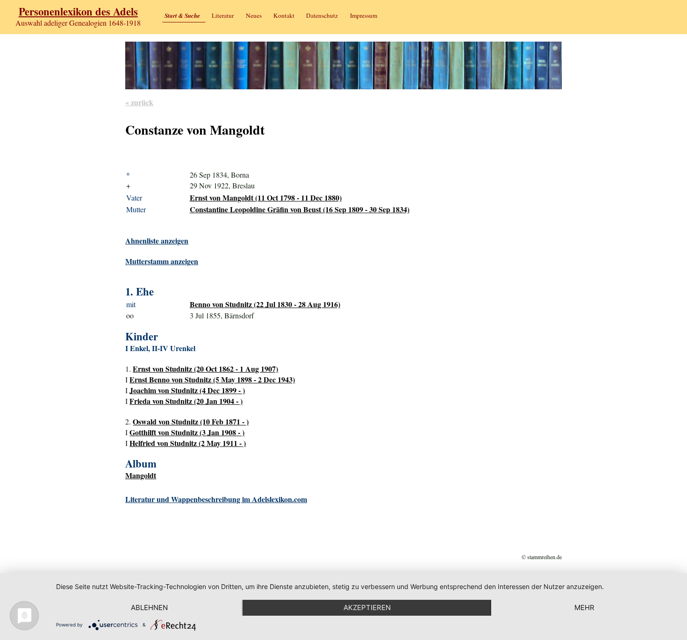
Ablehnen (149, 607)
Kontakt (283, 15)
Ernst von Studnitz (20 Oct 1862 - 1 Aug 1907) (205, 368)
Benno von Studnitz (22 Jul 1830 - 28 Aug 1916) (265, 304)
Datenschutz (322, 15)
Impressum (363, 15)
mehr (584, 607)
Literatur (223, 15)
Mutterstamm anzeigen (161, 261)
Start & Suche (182, 15)
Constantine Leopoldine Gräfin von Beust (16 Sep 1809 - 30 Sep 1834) (299, 209)
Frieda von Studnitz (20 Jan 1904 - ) (186, 401)
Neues (254, 15)
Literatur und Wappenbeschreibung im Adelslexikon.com (216, 499)
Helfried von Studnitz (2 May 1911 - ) (187, 443)
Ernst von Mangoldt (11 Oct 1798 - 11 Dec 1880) (266, 197)
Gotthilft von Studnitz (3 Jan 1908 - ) (186, 432)
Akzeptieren (367, 607)
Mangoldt (140, 475)
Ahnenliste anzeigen (156, 240)
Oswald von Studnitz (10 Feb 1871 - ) (191, 421)
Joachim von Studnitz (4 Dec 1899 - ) (187, 390)
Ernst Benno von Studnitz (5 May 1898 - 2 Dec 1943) (212, 379)
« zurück (139, 102)
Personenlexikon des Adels (78, 11)
